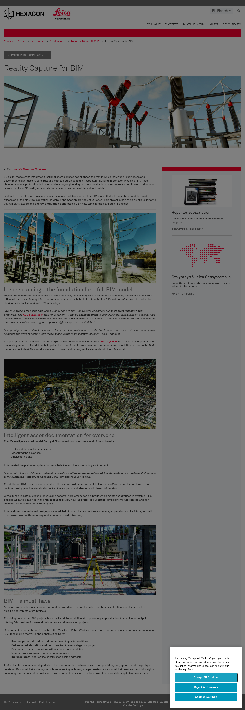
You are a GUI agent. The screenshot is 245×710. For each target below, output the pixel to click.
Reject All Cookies (206, 687)
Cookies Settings (206, 696)
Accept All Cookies (206, 677)
